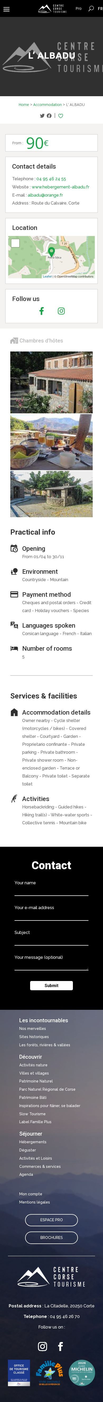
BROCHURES (51, 1238)
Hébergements (32, 1142)
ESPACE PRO (51, 1220)
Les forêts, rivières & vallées (44, 1045)
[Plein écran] (15, 243)
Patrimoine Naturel (36, 1081)
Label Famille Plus (35, 1122)
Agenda (26, 1174)
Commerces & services (40, 1166)
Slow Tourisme (32, 1114)
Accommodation (47, 104)
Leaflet (47, 276)
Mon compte (30, 1194)
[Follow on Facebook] (60, 1346)
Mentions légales (34, 1202)
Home (23, 104)
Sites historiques (34, 1037)
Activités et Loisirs (35, 1158)
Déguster (27, 1150)
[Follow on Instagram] (43, 1346)
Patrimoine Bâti (32, 1097)
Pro (79, 8)
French (100, 8)
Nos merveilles (32, 1028)
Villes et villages (34, 1073)
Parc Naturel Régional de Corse (47, 1089)
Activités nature (33, 1065)
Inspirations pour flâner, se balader (49, 1106)
